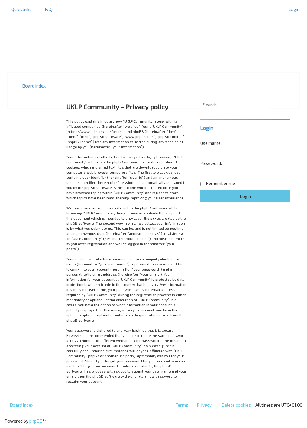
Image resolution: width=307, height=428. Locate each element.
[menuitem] (46, 9)
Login (206, 127)
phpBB (36, 421)
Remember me (220, 183)
